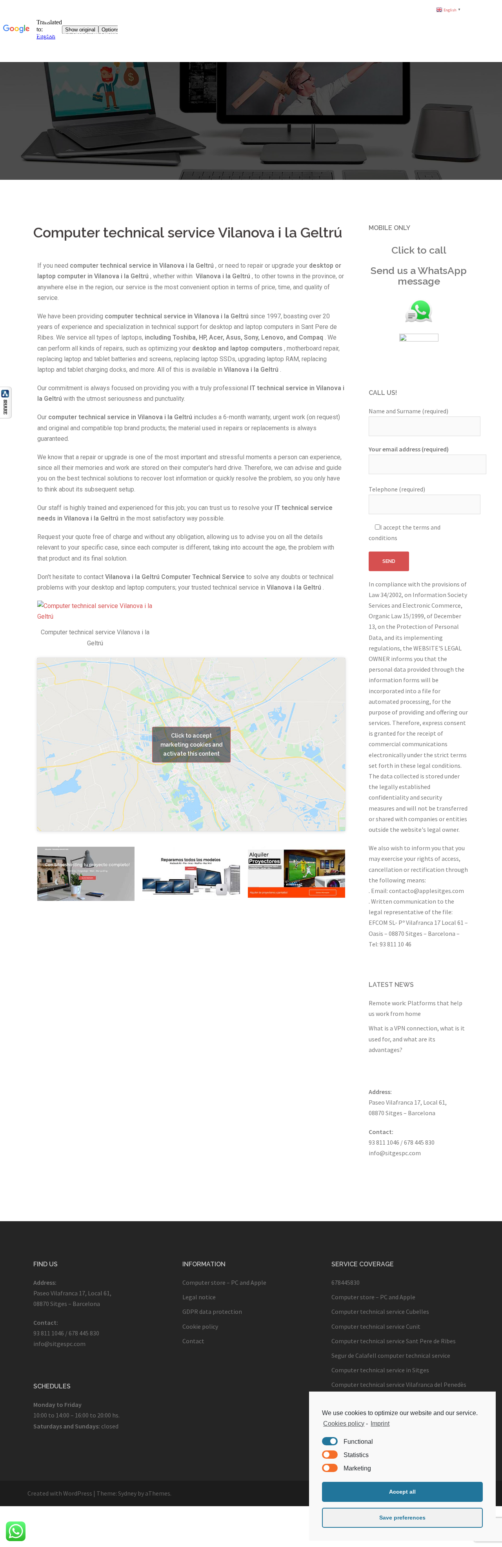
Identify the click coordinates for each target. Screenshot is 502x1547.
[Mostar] (6, 402)
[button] (402, 1492)
